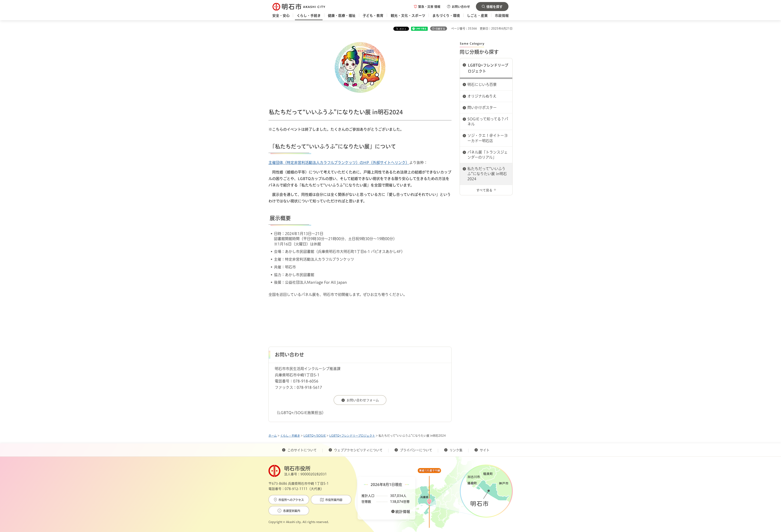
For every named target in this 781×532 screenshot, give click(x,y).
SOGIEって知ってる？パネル (487, 121)
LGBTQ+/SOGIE (314, 435)
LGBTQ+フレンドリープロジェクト (488, 68)
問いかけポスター (482, 107)
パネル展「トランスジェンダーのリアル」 (487, 154)
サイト (485, 450)
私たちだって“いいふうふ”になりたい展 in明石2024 (487, 174)
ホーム (272, 435)
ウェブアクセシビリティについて (358, 450)
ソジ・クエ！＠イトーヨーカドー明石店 (487, 138)
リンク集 (455, 450)
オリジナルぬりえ (481, 96)
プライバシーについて (416, 450)
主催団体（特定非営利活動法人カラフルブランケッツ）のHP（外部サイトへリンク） (338, 162)
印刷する (440, 28)
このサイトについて (302, 450)
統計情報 (402, 511)
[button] (427, 6)
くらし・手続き (290, 435)
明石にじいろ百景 (482, 84)
